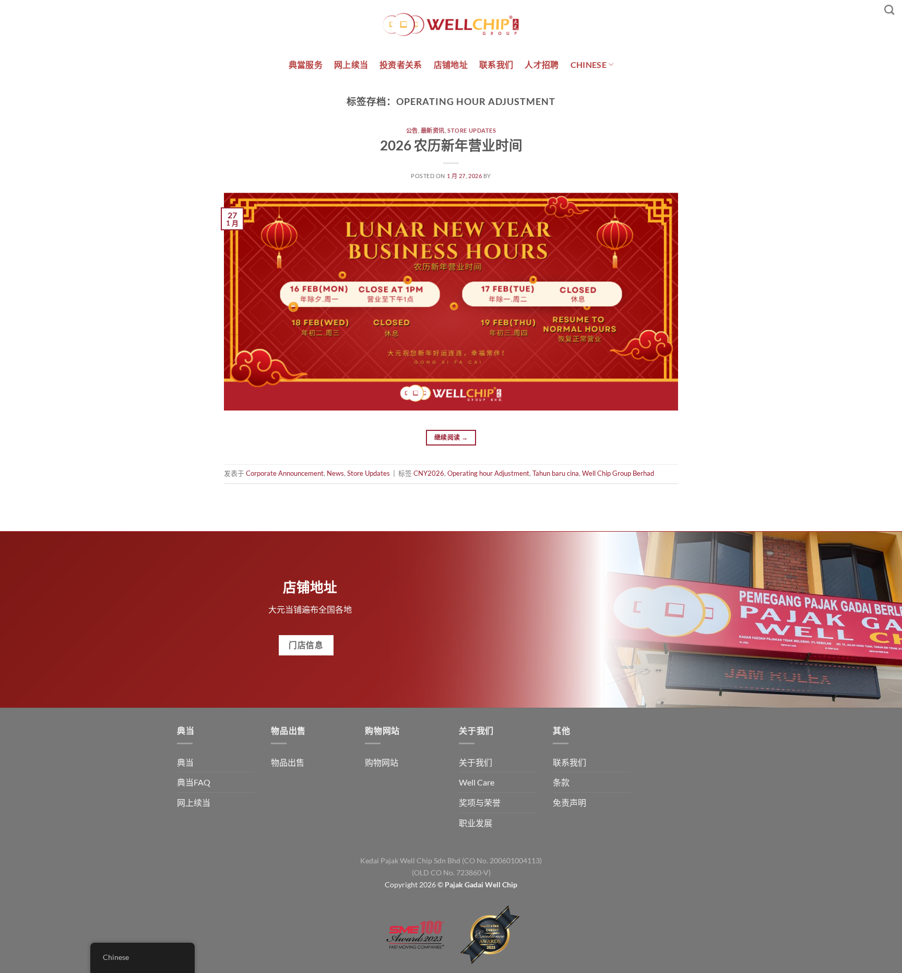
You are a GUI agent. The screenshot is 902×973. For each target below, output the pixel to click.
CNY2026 (428, 473)
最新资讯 (433, 130)
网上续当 (351, 64)
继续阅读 (451, 437)
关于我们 (475, 762)
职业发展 (475, 823)
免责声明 (569, 802)
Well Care (476, 782)
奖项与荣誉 (480, 802)
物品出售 (287, 762)
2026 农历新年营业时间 (451, 145)
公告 (412, 130)
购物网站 (381, 762)
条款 (561, 782)
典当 (185, 762)
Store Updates (471, 130)
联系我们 (496, 64)
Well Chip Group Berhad (618, 473)
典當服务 (306, 64)
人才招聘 (542, 64)
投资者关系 (400, 64)
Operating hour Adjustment (488, 473)
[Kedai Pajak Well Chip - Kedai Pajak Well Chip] (451, 24)
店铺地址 (451, 64)
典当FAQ (193, 782)
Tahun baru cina (555, 473)
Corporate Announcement (285, 473)
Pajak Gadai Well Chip (481, 884)
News (335, 473)
